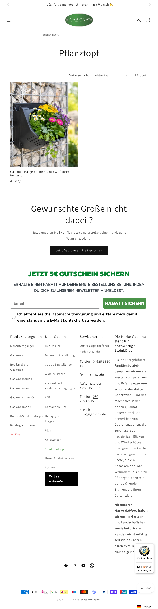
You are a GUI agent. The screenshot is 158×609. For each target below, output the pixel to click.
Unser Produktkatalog (60, 458)
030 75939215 (89, 398)
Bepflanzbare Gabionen (19, 367)
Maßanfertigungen (22, 346)
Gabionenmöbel (21, 407)
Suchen (50, 467)
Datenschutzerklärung (60, 355)
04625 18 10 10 (95, 363)
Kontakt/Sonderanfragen (27, 416)
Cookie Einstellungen (59, 364)
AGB (48, 397)
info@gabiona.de (93, 414)
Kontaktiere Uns (56, 407)
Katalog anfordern (22, 425)
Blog (48, 430)
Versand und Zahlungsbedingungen (60, 385)
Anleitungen (53, 439)
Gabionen (16, 355)
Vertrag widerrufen (56, 478)
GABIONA (70, 599)
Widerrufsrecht (55, 374)
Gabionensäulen (21, 379)
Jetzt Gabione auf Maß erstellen (79, 250)
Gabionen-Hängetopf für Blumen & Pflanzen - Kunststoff (40, 173)
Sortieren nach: (79, 75)
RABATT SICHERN (124, 303)
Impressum (52, 346)
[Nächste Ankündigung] (150, 4)
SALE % (15, 434)
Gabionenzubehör (22, 397)
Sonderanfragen (55, 449)
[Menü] (151, 545)
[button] (8, 19)
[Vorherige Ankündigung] (8, 4)
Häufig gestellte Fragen (55, 418)
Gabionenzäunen (127, 424)
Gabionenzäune (20, 388)
